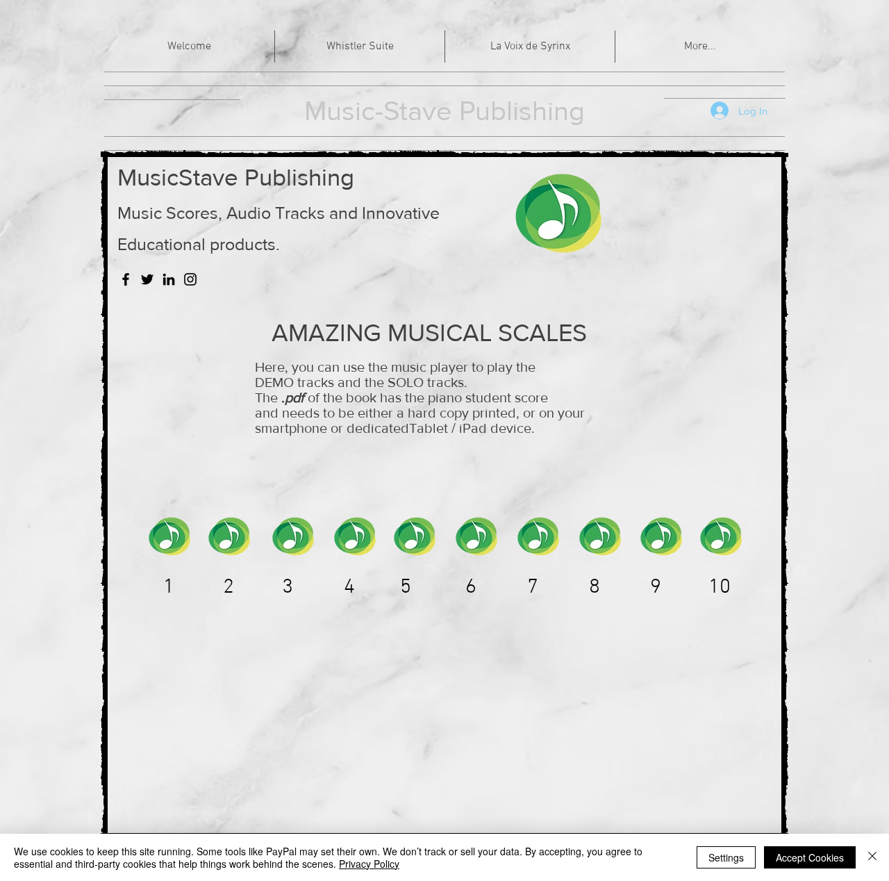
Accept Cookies (810, 857)
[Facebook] (125, 279)
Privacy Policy (369, 864)
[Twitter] (147, 279)
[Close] (872, 857)
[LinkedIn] (168, 279)
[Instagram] (190, 279)
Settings (726, 857)
